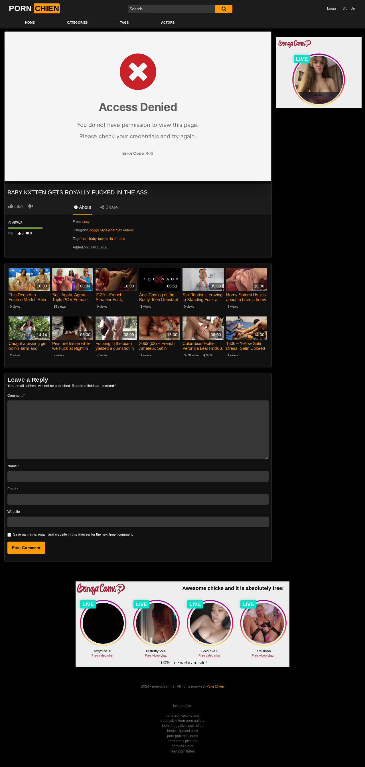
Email (13, 489)
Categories (77, 22)
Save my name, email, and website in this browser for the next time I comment (73, 534)
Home (30, 22)
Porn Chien (215, 686)
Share (111, 207)
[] (223, 9)
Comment (16, 396)
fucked (103, 239)
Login (331, 9)
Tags (124, 22)
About (84, 207)
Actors (168, 22)
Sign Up (348, 9)
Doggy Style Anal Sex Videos (111, 230)
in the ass (117, 239)
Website (13, 512)
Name (13, 466)
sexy (86, 222)
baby (92, 239)
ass (84, 239)
